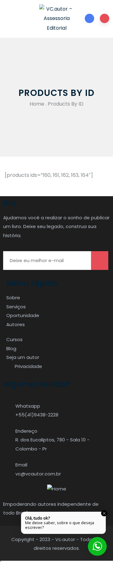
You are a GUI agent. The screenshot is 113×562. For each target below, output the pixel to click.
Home (37, 103)
